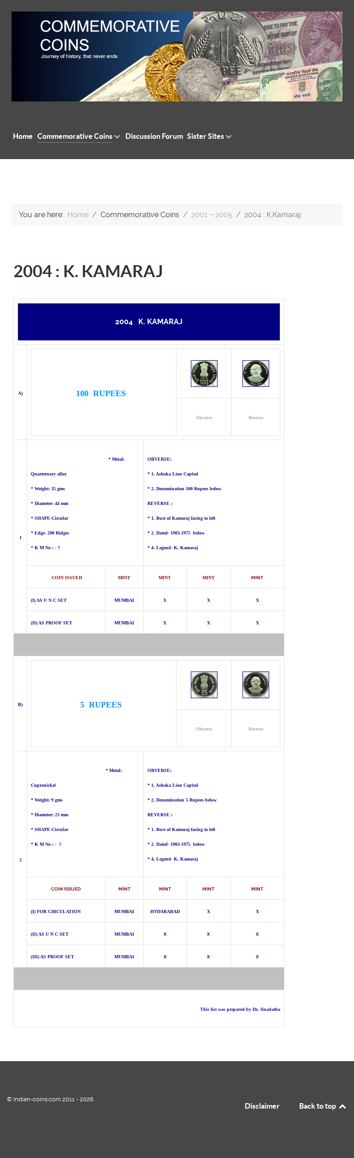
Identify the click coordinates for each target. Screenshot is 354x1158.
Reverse (255, 417)
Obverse (204, 417)
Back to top (318, 1106)
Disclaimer (262, 1106)
